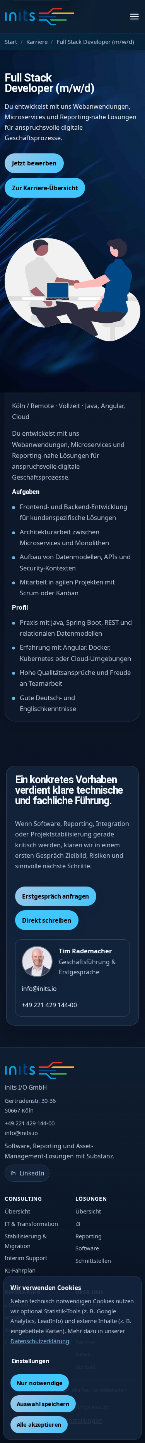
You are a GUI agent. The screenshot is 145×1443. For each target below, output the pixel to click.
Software (87, 1248)
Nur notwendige (40, 1383)
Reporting (88, 1236)
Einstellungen (30, 1361)
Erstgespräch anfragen (55, 896)
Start (11, 41)
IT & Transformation (31, 1223)
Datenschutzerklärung (39, 1341)
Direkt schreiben (46, 920)
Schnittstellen (93, 1260)
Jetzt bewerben (34, 163)
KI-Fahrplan (20, 1270)
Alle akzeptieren (39, 1424)
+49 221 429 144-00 (49, 1005)
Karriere (37, 41)
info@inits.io (39, 988)
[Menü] (134, 17)
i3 (77, 1223)
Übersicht (17, 1211)
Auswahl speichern (43, 1404)
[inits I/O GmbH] (39, 17)
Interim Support (26, 1258)
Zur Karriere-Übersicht (45, 188)
